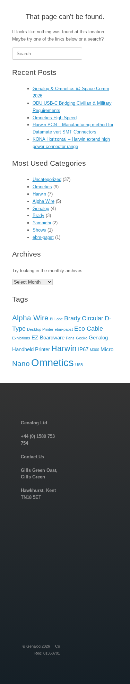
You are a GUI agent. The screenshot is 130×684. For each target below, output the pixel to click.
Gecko (81, 338)
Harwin (39, 194)
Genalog (41, 208)
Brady (38, 215)
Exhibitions (21, 338)
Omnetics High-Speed (55, 117)
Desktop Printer (40, 329)
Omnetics (42, 186)
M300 (94, 350)
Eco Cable (88, 328)
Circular (92, 318)
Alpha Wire (43, 201)
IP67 (83, 349)
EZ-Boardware (48, 337)
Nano (21, 363)
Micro (107, 349)
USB (79, 365)
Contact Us (32, 456)
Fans (70, 338)
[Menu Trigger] (113, 14)
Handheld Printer (31, 349)
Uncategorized (47, 179)
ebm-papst (43, 237)
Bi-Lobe (56, 319)
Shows (39, 230)
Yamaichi (42, 222)
